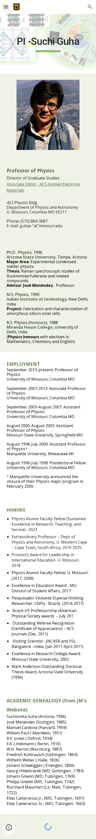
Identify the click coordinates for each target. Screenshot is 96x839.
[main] (48, 43)
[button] (6, 7)
